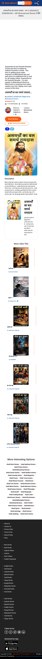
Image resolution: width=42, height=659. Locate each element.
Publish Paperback (10, 559)
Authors (6, 553)
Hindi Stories (8, 598)
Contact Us (7, 526)
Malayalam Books (9, 586)
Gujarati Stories (9, 601)
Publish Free (26, 3)
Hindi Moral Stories (12, 486)
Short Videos (8, 556)
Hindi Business (29, 505)
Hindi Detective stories (28, 483)
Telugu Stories (8, 618)
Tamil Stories (8, 616)
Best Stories (8, 545)
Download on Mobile (19, 123)
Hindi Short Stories (13, 464)
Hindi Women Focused (16, 481)
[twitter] (15, 632)
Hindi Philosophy (29, 489)
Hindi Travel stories (26, 478)
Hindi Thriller (28, 503)
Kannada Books (9, 589)
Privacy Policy (8, 529)
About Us (7, 523)
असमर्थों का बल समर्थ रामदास (28, 207)
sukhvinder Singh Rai (14, 330)
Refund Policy (8, 535)
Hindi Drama (29, 481)
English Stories (8, 607)
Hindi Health (15, 492)
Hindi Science (27, 511)
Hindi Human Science (15, 489)
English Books (8, 566)
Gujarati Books (9, 572)
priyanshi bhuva (14, 271)
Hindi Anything (13, 514)
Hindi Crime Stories (26, 514)
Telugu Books (8, 580)
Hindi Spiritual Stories (28, 464)
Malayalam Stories (10, 613)
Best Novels (8, 547)
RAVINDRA (13, 359)
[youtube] (19, 632)
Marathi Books (8, 574)
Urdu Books (8, 592)
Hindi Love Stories (13, 483)
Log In (36, 3)
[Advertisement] (21, 42)
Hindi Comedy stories (15, 475)
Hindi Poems (13, 478)
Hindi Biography (26, 492)
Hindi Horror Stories (13, 497)
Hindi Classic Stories (13, 472)
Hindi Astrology (15, 511)
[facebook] (6, 632)
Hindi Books (8, 569)
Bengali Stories (9, 610)
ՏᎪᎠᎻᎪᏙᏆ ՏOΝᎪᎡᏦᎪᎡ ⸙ (15, 96)
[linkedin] (23, 632)
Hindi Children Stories (29, 472)
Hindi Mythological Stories (21, 500)
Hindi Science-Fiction (15, 505)
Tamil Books (8, 577)
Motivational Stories (28, 111)
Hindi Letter (29, 494)
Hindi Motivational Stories (21, 470)
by (9, 271)
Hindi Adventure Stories (28, 486)
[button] (22, 3)
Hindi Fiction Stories (21, 467)
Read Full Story (13, 119)
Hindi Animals (26, 508)
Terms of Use (8, 532)
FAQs (6, 538)
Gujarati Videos (9, 550)
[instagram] (10, 632)
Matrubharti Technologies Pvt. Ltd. (24, 654)
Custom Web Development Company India (28, 656)
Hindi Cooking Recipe (16, 494)
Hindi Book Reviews (15, 503)
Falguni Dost (13, 301)
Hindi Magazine (29, 475)
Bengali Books (8, 583)
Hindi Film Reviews (28, 497)
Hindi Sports (15, 508)
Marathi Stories (9, 604)
